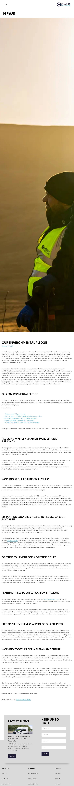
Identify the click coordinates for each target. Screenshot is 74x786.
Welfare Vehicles (33, 773)
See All (12, 756)
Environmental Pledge (23, 699)
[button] (6, 4)
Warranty (57, 779)
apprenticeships (12, 540)
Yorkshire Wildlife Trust (50, 599)
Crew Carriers (32, 779)
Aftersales (57, 773)
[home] (63, 4)
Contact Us (5, 779)
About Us (4, 773)
